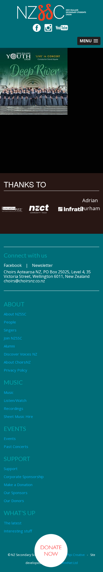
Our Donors (14, 500)
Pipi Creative (76, 555)
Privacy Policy (15, 370)
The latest (13, 522)
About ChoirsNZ (17, 362)
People (10, 321)
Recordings (13, 408)
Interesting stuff (18, 530)
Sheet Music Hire (18, 416)
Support (11, 468)
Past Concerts (16, 446)
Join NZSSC (13, 337)
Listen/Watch (15, 400)
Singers (10, 329)
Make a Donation (18, 484)
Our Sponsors (16, 492)
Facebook (13, 265)
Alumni (9, 346)
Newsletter (42, 265)
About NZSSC (15, 313)
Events (10, 438)
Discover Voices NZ (20, 354)
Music (9, 392)
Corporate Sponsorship (24, 476)
